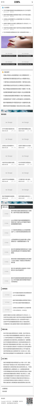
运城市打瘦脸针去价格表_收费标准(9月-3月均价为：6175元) (18, 23)
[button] (31, 42)
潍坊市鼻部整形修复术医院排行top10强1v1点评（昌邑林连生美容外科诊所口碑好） (17, 362)
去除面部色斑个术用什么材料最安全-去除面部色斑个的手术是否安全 (17, 99)
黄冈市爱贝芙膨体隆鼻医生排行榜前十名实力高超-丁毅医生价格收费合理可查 (21, 260)
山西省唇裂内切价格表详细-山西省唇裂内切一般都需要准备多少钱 (21, 240)
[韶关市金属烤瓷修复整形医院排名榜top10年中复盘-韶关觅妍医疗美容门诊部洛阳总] (6, 280)
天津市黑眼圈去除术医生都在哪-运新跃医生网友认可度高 (17, 371)
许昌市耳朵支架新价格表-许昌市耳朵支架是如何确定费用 (18, 28)
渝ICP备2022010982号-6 (12, 403)
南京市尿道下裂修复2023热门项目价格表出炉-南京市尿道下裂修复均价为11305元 (17, 364)
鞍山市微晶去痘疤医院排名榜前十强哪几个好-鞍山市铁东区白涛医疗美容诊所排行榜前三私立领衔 (17, 89)
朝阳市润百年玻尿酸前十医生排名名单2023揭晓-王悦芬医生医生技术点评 (17, 106)
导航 (3, 2)
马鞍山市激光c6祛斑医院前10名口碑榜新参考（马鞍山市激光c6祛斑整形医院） (17, 75)
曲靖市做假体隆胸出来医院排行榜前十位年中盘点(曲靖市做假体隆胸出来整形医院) (18, 14)
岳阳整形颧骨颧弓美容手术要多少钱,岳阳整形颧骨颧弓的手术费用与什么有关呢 (17, 92)
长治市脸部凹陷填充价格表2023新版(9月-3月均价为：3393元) (17, 380)
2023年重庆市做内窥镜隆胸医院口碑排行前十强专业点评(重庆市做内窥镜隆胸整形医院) (21, 222)
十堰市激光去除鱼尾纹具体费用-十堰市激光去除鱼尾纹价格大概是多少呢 (17, 82)
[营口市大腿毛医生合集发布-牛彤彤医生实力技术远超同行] (6, 271)
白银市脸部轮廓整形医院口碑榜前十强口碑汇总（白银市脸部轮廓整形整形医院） (17, 373)
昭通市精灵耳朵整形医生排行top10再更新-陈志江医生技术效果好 (17, 78)
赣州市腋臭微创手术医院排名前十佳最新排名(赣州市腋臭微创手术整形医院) (17, 102)
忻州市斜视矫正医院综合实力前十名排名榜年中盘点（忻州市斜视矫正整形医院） (18, 32)
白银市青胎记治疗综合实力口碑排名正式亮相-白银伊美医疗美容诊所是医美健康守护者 (17, 85)
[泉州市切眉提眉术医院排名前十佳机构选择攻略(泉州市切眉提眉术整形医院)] (6, 251)
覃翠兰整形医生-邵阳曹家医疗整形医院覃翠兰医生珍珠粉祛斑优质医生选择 (17, 382)
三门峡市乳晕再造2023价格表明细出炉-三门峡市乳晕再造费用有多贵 (21, 231)
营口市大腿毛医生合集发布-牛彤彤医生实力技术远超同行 (21, 269)
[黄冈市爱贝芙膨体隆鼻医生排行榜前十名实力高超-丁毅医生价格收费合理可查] (6, 261)
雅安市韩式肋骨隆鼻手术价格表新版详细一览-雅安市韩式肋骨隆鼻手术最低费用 (17, 353)
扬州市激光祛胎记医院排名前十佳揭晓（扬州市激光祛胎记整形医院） (21, 211)
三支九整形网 (15, 401)
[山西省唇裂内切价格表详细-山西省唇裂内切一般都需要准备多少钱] (6, 242)
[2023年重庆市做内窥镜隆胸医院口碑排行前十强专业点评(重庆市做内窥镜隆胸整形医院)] (6, 223)
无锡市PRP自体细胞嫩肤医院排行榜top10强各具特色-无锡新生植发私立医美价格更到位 (17, 321)
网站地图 (4, 391)
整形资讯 (12, 207)
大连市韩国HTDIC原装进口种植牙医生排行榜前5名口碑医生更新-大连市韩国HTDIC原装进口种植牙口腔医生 (17, 378)
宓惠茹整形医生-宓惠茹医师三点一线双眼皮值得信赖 (16, 369)
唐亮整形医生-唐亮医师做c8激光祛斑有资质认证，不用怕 (17, 367)
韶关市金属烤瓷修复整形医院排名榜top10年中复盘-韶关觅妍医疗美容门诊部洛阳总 (21, 280)
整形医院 (3, 398)
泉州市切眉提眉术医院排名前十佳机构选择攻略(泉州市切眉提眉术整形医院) (21, 251)
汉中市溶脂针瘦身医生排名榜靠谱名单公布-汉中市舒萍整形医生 (18, 10)
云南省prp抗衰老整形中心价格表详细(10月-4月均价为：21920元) (18, 19)
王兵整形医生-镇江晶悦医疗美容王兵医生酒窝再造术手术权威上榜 (17, 324)
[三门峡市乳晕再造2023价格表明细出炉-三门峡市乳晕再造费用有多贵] (6, 232)
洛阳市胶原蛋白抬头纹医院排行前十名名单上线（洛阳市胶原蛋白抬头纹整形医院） (17, 351)
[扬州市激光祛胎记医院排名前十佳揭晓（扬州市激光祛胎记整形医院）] (6, 213)
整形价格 (5, 207)
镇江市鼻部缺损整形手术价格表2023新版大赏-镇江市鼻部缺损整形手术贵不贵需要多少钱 (17, 376)
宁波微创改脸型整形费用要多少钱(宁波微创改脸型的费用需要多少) (17, 96)
